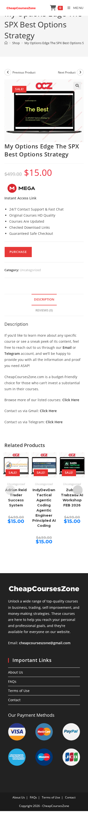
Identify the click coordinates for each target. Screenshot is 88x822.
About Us (15, 672)
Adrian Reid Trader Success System (16, 497)
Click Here (70, 400)
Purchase (18, 252)
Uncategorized (30, 270)
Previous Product (23, 72)
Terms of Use (19, 690)
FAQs (12, 681)
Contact (14, 700)
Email (67, 347)
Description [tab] (44, 299)
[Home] (6, 43)
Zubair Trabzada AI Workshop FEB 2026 (72, 497)
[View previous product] (7, 72)
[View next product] (80, 72)
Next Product (67, 72)
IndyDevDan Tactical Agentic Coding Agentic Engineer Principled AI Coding (44, 508)
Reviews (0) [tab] (44, 310)
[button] (77, 86)
